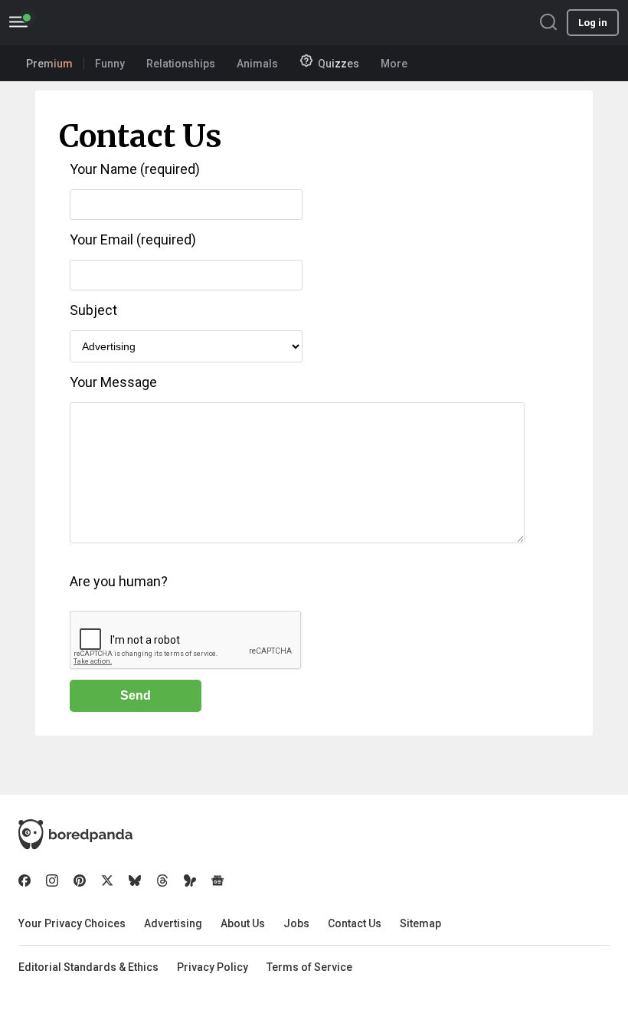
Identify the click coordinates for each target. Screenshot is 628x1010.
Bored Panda (75, 834)
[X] (107, 880)
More (394, 63)
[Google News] (217, 880)
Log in (592, 22)
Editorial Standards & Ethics (88, 967)
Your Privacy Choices (72, 923)
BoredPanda (90, 22)
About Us (243, 923)
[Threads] (162, 880)
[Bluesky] (135, 880)
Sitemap (420, 923)
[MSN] (190, 880)
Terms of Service (309, 967)
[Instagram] (52, 880)
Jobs (296, 923)
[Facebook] (24, 880)
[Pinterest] (80, 880)
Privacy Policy (212, 967)
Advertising (173, 923)
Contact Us (354, 923)
